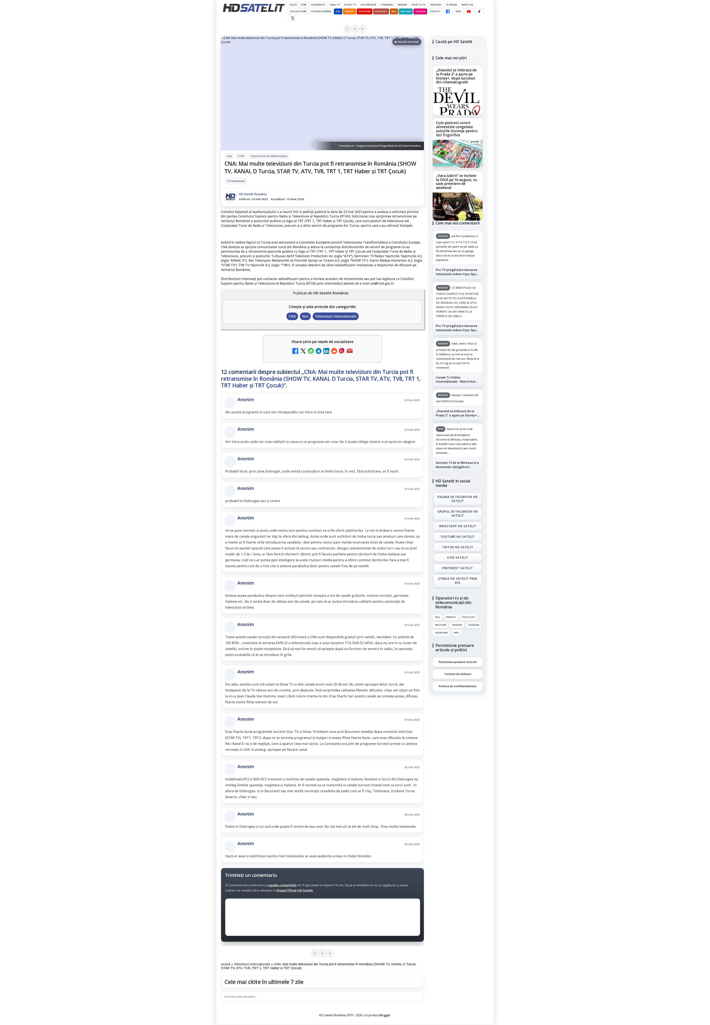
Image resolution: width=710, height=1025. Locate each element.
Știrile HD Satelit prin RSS (457, 581)
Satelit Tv (350, 4)
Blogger (384, 1015)
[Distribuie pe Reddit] (334, 351)
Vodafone (365, 11)
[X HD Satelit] (292, 18)
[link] (457, 90)
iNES (394, 11)
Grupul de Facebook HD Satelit (457, 513)
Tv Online (451, 4)
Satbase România (321, 11)
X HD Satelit (457, 558)
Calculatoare (298, 11)
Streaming (387, 4)
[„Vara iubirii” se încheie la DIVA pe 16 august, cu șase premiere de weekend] (458, 206)
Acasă (293, 4)
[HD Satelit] (253, 8)
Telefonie (435, 4)
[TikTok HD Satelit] (479, 11)
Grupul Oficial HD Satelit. (295, 890)
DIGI (338, 11)
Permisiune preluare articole (458, 661)
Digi (437, 617)
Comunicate (318, 4)
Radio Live (467, 4)
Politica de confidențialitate (457, 686)
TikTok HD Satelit (457, 547)
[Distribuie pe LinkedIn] (326, 351)
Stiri (241, 156)
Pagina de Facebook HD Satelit (457, 499)
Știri (304, 4)
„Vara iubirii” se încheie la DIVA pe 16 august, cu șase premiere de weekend (456, 182)
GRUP (458, 11)
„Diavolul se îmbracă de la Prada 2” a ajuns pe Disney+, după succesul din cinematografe (456, 76)
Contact (435, 11)
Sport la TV (418, 4)
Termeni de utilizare (457, 674)
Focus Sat (381, 11)
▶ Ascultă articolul (407, 41)
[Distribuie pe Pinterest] (342, 351)
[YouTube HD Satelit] (469, 11)
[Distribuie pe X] (303, 351)
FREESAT (451, 617)
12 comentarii (236, 181)
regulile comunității (281, 885)
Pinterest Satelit (457, 568)
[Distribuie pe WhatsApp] (311, 351)
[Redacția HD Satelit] (230, 197)
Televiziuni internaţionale (269, 156)
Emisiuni (402, 4)
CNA (229, 156)
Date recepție (368, 4)
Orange (349, 11)
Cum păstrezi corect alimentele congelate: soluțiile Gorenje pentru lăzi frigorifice (457, 129)
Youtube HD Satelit (458, 537)
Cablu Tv (334, 4)
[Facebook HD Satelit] (448, 11)
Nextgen (406, 11)
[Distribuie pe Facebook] (295, 351)
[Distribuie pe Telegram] (319, 351)
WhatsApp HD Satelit (457, 526)
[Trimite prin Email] (350, 351)
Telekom (420, 11)
